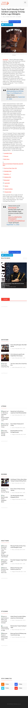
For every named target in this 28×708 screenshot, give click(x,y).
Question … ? (7, 174)
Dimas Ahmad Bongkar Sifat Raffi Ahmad (18, 345)
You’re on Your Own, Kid (10, 168)
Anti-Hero (6, 159)
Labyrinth (7, 183)
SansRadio (5, 59)
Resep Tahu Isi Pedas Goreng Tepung (17, 489)
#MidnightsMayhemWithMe (15, 91)
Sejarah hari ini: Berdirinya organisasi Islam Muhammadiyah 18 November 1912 (18, 413)
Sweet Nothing (9, 189)
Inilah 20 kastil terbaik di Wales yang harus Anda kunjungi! (18, 617)
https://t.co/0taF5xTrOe (15, 217)
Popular (5, 299)
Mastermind (8, 192)
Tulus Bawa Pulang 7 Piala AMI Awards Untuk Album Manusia (13, 284)
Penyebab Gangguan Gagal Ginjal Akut (18, 560)
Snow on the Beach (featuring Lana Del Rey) (13, 164)
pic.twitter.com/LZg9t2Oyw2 (16, 221)
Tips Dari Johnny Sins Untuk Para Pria (18, 364)
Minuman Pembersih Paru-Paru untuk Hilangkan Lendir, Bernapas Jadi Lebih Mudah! (18, 547)
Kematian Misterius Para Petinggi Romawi (16, 431)
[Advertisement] (14, 239)
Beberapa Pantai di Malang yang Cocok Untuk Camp (18, 634)
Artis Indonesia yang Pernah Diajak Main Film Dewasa (17, 355)
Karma (6, 186)
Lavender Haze (8, 153)
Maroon (6, 156)
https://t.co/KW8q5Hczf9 (14, 93)
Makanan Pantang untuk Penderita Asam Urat (16, 568)
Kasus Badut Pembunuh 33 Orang (17, 424)
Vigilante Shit (7, 177)
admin (19, 16)
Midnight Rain (7, 171)
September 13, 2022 (13, 224)
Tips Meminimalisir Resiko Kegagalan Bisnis (16, 496)
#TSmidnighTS (12, 219)
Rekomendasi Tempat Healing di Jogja (18, 626)
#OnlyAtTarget (12, 207)
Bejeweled (6, 180)
